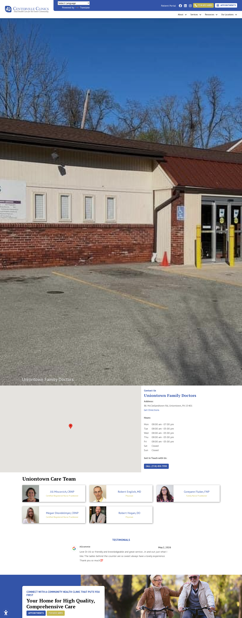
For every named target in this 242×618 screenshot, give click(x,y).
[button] (70, 426)
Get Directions (151, 410)
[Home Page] (26, 8)
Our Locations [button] (228, 14)
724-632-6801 (205, 5)
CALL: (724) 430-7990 (156, 466)
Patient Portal (168, 5)
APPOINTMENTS (36, 613)
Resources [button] (210, 14)
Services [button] (194, 14)
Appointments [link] (227, 5)
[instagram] (189, 5)
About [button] (181, 14)
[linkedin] (184, 5)
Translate (85, 7)
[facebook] (180, 5)
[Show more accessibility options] (6, 613)
